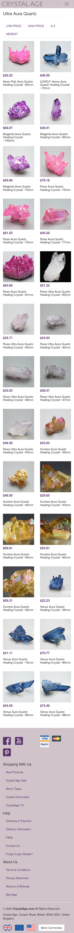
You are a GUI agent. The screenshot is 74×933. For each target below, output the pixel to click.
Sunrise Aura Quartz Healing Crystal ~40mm (18, 503)
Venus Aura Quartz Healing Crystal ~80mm (55, 660)
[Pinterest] (7, 752)
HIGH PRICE (36, 26)
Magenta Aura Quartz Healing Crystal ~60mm (55, 135)
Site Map (11, 895)
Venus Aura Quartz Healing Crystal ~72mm (18, 660)
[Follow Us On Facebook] (7, 741)
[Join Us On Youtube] (19, 741)
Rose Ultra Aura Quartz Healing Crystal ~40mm (18, 345)
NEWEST (12, 34)
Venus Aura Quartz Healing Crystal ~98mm (55, 713)
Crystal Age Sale (16, 780)
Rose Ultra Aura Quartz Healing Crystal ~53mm (18, 450)
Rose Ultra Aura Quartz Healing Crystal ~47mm (55, 398)
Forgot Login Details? (19, 854)
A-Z (53, 26)
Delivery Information (18, 829)
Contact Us (13, 846)
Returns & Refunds (18, 886)
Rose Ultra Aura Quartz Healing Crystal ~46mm (18, 398)
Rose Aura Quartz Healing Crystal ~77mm (55, 240)
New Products (14, 772)
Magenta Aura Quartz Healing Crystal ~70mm (18, 188)
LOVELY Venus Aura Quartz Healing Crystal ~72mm (54, 84)
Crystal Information (18, 797)
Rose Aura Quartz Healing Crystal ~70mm (55, 188)
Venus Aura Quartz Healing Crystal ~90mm (18, 713)
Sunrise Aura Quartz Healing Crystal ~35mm (55, 450)
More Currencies (51, 928)
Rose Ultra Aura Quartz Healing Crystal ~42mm (55, 345)
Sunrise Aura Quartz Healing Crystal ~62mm (18, 608)
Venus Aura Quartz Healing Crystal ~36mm (55, 608)
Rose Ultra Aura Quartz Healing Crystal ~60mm (55, 293)
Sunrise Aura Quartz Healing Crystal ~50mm (18, 555)
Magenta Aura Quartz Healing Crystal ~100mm (17, 137)
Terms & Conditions (18, 870)
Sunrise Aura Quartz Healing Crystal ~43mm (55, 503)
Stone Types (14, 789)
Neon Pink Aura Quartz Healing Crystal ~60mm (18, 83)
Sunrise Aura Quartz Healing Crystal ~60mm (55, 555)
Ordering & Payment (18, 821)
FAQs (9, 837)
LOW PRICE (13, 26)
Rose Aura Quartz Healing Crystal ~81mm (18, 293)
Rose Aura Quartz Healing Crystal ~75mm (18, 240)
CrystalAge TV (15, 805)
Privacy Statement (17, 878)
